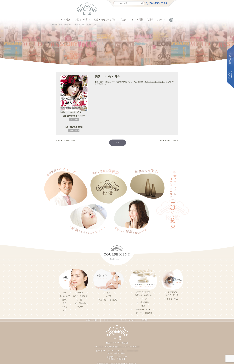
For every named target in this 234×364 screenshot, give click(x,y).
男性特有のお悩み (143, 309)
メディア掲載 (136, 20)
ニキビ (65, 307)
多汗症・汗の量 (172, 295)
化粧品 (150, 20)
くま (65, 310)
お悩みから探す (82, 20)
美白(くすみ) (65, 296)
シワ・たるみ (73, 119)
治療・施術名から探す (105, 20)
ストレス (143, 299)
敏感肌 (80, 293)
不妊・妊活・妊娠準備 (143, 313)
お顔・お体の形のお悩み (109, 300)
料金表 (123, 20)
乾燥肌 (65, 300)
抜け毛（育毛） (143, 302)
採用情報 (144, 320)
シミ (65, 293)
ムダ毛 (108, 296)
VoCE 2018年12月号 (66, 140)
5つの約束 (66, 20)
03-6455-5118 (113, 351)
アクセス (161, 20)
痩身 (108, 293)
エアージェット (73, 130)
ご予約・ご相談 (91, 320)
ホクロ (80, 307)
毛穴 (65, 303)
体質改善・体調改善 (143, 295)
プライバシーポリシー (127, 320)
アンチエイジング (143, 292)
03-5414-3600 (132, 351)
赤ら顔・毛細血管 (80, 296)
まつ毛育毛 (172, 292)
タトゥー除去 (172, 299)
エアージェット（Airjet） (154, 82)
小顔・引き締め (80, 303)
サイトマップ (108, 320)
